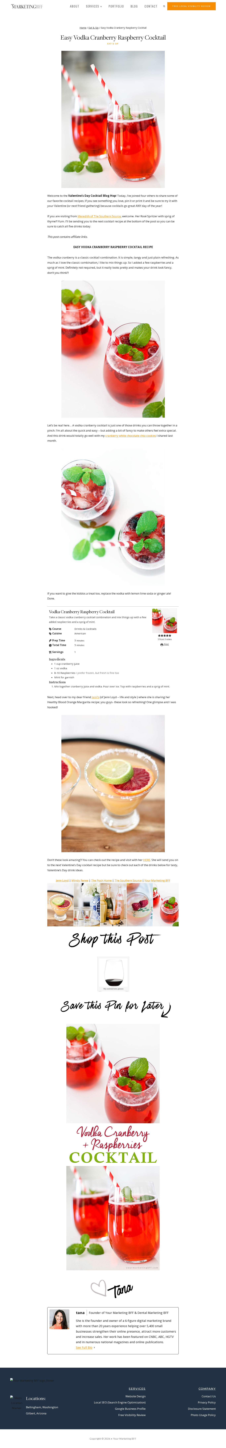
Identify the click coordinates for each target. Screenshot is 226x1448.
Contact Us (209, 1396)
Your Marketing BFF (157, 880)
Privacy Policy (207, 1402)
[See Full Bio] (94, 1347)
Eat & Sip (113, 44)
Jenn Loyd (62, 880)
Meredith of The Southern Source (99, 216)
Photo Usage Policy (203, 1415)
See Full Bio (84, 1347)
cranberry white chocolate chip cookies (130, 436)
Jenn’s (95, 697)
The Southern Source (128, 880)
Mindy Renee (79, 880)
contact (151, 6)
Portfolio (116, 6)
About (74, 6)
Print (166, 644)
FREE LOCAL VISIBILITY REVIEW (191, 6)
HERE (146, 860)
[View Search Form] (164, 6)
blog (134, 6)
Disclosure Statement (202, 1409)
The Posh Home (101, 880)
